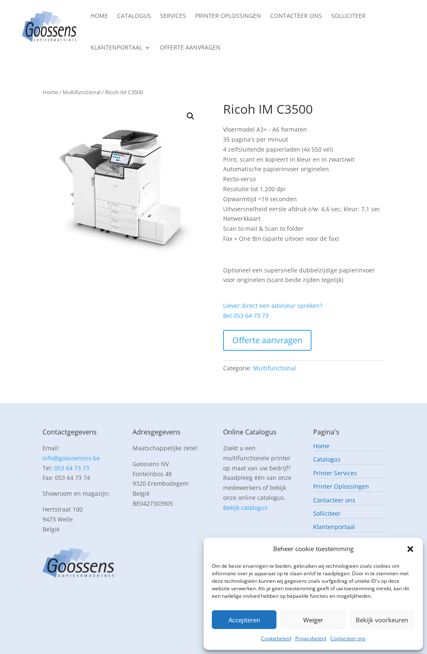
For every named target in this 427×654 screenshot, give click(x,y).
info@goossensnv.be (71, 458)
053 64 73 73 (71, 468)
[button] (410, 549)
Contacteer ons (348, 638)
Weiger (313, 620)
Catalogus (134, 16)
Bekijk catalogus (245, 508)
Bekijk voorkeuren (382, 620)
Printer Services (335, 473)
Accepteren (244, 620)
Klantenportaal (116, 47)
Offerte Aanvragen (190, 47)
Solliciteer (348, 16)
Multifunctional (81, 92)
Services (173, 16)
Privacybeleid (310, 638)
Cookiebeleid (276, 638)
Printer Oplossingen (228, 16)
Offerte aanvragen (267, 340)
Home (99, 16)
